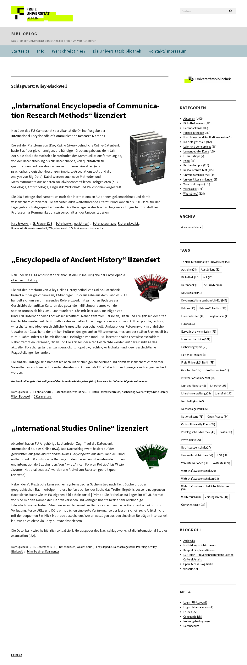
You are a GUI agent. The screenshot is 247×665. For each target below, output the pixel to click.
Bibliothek (190, 277)
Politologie (142, 547)
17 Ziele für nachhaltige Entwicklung (205, 262)
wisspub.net (190, 569)
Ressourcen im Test (195, 170)
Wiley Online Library (156, 392)
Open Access (217, 417)
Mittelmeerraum (110, 392)
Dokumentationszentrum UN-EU (204, 300)
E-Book (188, 308)
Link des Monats (193, 386)
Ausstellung (210, 270)
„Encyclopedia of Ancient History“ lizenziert (85, 260)
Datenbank (190, 285)
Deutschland (191, 293)
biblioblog (24, 34)
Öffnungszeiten (193, 505)
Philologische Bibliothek (198, 432)
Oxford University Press (198, 424)
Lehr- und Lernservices (197, 147)
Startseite (20, 51)
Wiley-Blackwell (57, 228)
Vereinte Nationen (194, 463)
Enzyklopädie (104, 547)
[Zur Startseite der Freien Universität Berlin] (43, 13)
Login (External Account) (198, 607)
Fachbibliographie (194, 347)
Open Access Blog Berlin (198, 564)
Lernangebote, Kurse (196, 151)
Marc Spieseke (20, 224)
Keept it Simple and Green (199, 550)
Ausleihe (189, 270)
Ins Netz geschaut (194, 142)
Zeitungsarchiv (216, 497)
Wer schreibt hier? (68, 51)
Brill (207, 277)
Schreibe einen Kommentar (87, 228)
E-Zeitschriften (192, 316)
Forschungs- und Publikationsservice (205, 137)
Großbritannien (217, 370)
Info (41, 51)
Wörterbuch (191, 497)
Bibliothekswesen (194, 123)
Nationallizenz (192, 417)
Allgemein (189, 119)
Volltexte (221, 463)
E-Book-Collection (212, 308)
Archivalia (189, 541)
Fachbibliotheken (193, 133)
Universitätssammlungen (198, 179)
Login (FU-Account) (195, 603)
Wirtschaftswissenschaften (200, 479)
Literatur (218, 386)
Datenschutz (191, 626)
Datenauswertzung (105, 224)
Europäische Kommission (198, 332)
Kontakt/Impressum (168, 51)
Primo (186, 161)
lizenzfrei (223, 393)
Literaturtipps (191, 156)
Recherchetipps (193, 165)
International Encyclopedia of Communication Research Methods (58, 136)
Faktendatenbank (194, 355)
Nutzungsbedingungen (197, 621)
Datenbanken (64, 224)
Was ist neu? (81, 224)
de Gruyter (213, 285)
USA (222, 455)
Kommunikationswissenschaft (29, 228)
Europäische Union (195, 339)
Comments (192, 617)
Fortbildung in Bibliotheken (199, 545)
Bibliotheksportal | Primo (83, 494)
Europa (188, 324)
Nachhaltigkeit (192, 401)
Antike (96, 392)
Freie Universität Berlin (197, 362)
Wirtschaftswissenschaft (198, 471)
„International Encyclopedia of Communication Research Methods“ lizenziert (85, 110)
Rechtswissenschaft (196, 448)
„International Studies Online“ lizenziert (79, 428)
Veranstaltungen (193, 184)
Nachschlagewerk (132, 392)
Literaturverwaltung (196, 393)
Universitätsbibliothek (196, 175)
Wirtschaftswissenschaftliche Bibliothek (205, 487)
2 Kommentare (43, 396)
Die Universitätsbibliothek (117, 51)
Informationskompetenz (198, 378)
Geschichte (191, 370)
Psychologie (191, 440)
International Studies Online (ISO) (35, 448)
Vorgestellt (190, 189)
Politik (225, 432)
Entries (190, 612)
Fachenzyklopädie (128, 224)
